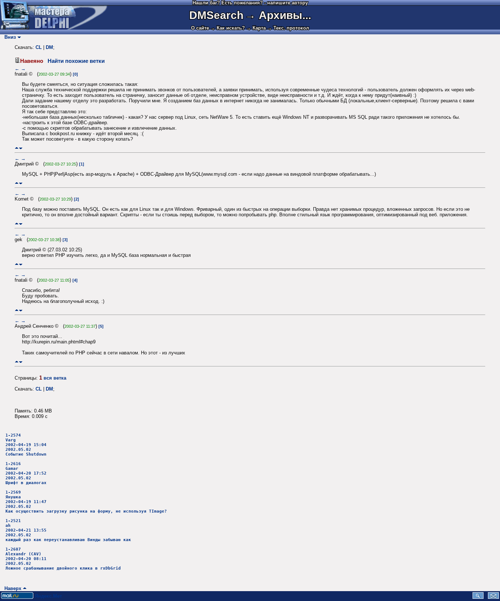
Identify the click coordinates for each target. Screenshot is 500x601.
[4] (75, 280)
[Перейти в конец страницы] (21, 148)
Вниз (8, 37)
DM (49, 47)
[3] (65, 239)
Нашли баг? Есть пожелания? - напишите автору (250, 2)
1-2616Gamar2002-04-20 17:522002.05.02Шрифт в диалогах (25, 473)
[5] (101, 326)
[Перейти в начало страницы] (17, 148)
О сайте (200, 28)
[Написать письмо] (493, 597)
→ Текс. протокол (288, 28)
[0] (75, 74)
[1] (81, 164)
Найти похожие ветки (76, 61)
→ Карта (256, 28)
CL (39, 47)
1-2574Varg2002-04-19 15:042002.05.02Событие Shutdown (25, 445)
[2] (76, 199)
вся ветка (55, 378)
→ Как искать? (227, 28)
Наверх (11, 588)
